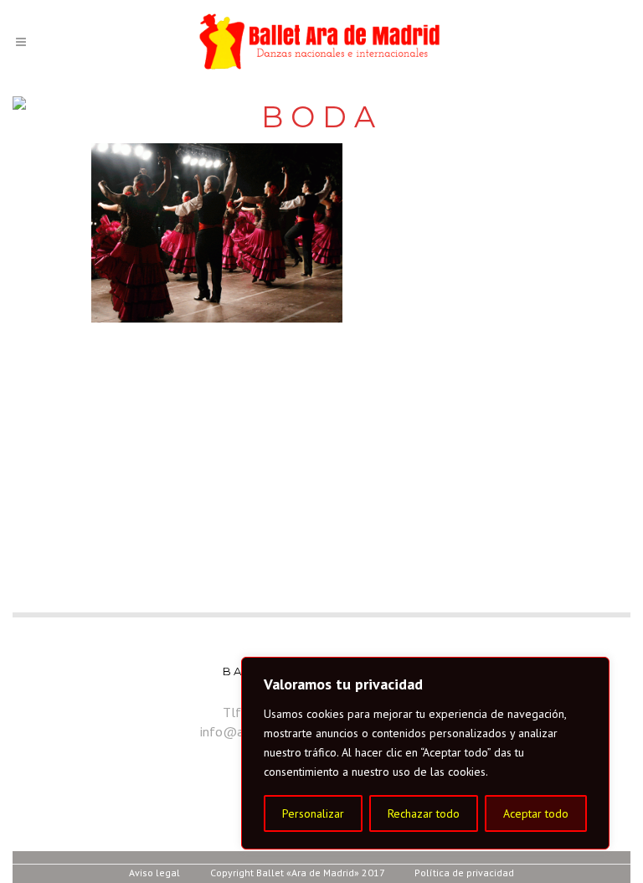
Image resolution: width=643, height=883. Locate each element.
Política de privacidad (464, 872)
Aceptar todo (535, 813)
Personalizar (313, 813)
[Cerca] (592, 671)
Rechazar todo (424, 813)
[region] (425, 753)
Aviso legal (154, 872)
